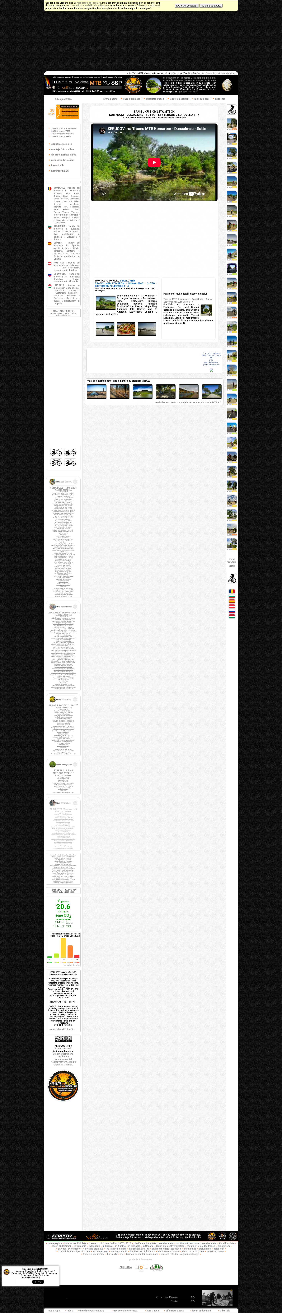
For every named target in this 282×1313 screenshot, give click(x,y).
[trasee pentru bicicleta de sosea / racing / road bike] (56, 466)
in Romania (80, 1246)
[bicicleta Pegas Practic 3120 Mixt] (63, 703)
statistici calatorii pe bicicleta (74, 1251)
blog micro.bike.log (139, 1248)
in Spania (108, 1246)
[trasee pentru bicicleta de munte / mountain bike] (56, 456)
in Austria (120, 1246)
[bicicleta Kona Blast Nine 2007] (63, 485)
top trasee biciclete (116, 1248)
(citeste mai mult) (188, 91)
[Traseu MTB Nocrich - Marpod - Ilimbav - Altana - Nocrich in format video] (165, 398)
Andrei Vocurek (63, 1048)
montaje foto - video (207, 73)
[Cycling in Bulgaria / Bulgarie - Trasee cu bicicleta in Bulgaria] (232, 598)
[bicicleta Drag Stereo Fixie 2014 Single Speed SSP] (63, 807)
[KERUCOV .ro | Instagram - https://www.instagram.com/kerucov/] (141, 1273)
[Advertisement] (141, 42)
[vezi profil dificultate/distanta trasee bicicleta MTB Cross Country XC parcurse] (49, 957)
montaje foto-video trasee (201, 1246)
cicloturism (224, 1246)
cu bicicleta (125, 1310)
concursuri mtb (119, 1251)
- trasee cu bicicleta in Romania (67, 189)
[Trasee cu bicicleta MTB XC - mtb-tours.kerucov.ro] (63, 1100)
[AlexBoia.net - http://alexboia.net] (126, 1273)
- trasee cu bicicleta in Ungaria (67, 286)
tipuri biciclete (226, 1243)
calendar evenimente (69, 1248)
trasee (63, 128)
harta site (112, 1254)
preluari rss (205, 1248)
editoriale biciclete (93, 1248)
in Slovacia (134, 1246)
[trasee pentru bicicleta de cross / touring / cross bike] (70, 456)
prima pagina (110, 99)
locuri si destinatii (61, 1246)
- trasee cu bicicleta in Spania (67, 244)
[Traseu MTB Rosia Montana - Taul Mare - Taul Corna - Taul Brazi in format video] (142, 398)
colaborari (219, 1248)
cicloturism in (66, 214)
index (69, 1310)
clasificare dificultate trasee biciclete (154, 1243)
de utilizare (63, 1029)
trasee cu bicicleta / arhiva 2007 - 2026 (110, 1243)
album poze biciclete (192, 1251)
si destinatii (202, 1310)
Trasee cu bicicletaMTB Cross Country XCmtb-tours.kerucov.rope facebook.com (211, 359)
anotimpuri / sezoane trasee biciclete (196, 1243)
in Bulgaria (94, 1246)
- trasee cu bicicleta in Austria (67, 264)
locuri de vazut (100, 1251)
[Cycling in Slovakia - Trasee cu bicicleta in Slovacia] (232, 613)
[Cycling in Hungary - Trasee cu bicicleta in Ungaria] (232, 618)
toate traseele (232, 562)
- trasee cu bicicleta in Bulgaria (67, 227)
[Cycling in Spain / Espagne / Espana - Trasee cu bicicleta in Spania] (232, 603)
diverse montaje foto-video (166, 1248)
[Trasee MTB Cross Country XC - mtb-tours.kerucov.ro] (211, 371)
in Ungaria (148, 1246)
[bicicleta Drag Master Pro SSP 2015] (63, 610)
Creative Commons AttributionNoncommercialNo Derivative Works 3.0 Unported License (63, 1059)
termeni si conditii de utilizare (142, 1254)
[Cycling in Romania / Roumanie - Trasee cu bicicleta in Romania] (232, 593)
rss (122, 1254)
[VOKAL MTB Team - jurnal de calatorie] (97, 1240)
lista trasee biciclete (75, 1243)
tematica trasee (215, 1251)
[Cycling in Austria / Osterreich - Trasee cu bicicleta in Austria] (232, 608)
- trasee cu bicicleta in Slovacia (67, 275)
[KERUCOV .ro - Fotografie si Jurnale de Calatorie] (63, 1240)
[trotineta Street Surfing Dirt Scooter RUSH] (63, 768)
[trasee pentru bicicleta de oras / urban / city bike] (70, 466)
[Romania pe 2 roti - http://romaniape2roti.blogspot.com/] (156, 1273)
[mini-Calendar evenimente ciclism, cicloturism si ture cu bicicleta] (67, 118)
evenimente (91, 1310)
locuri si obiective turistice (170, 1246)
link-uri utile (190, 1248)
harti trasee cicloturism (142, 1251)
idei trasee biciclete (168, 1251)
